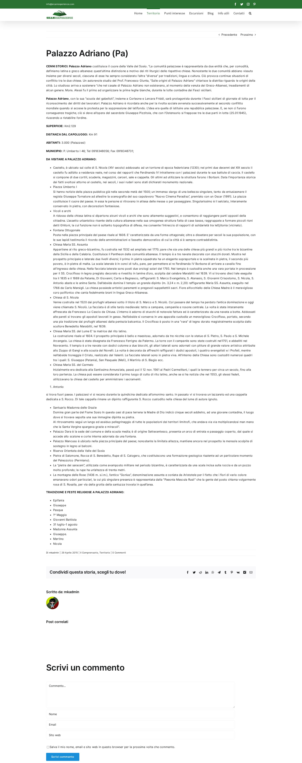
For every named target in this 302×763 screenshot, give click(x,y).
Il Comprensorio (89, 552)
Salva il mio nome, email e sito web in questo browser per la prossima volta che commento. (112, 747)
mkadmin (54, 552)
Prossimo (246, 34)
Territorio (104, 552)
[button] (250, 13)
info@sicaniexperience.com (60, 4)
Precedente (229, 34)
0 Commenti (119, 552)
